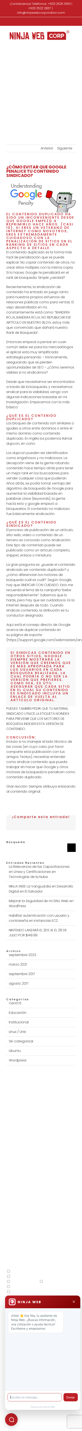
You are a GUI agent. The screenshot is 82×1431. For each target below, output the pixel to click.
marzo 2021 (18, 964)
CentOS (15, 1003)
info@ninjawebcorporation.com (41, 13)
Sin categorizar (21, 1041)
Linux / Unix (17, 1031)
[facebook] (29, 1206)
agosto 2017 (19, 983)
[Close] (74, 1302)
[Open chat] (11, 1419)
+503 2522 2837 (39, 8)
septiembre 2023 (22, 954)
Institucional (19, 1022)
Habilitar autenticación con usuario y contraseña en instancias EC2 (39, 918)
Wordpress (17, 1060)
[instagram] (45, 1206)
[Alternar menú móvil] (74, 43)
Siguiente (64, 148)
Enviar (70, 1397)
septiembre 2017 (22, 973)
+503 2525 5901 (59, 4)
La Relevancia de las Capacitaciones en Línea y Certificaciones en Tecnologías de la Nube (39, 871)
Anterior (47, 148)
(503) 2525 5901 (25, 1184)
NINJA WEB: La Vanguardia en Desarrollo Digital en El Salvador (41, 889)
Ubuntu (15, 1050)
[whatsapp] (53, 1206)
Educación (17, 1012)
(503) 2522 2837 (56, 1184)
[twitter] (37, 1206)
